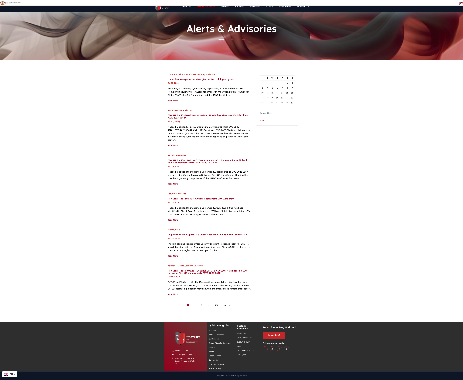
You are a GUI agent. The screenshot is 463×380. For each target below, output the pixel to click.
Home (221, 39)
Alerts (170, 110)
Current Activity (175, 74)
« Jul (262, 120)
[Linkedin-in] (279, 348)
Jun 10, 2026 (173, 202)
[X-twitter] (272, 348)
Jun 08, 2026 (174, 238)
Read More (173, 101)
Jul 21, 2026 (173, 83)
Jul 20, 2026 (173, 121)
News (193, 74)
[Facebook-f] (265, 348)
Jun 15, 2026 (173, 166)
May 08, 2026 (174, 276)
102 (216, 305)
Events (187, 74)
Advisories (172, 266)
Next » (227, 305)
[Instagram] (286, 348)
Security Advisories (206, 74)
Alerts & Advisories (236, 39)
